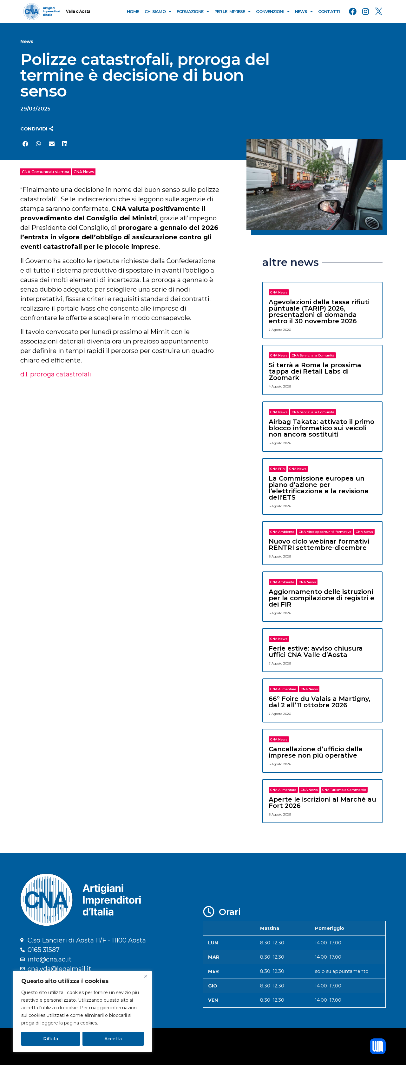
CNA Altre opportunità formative (325, 532)
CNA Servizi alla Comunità (313, 355)
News (301, 11)
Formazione (190, 11)
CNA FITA (277, 469)
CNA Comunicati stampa (45, 171)
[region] (82, 1011)
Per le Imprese (229, 11)
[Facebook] (353, 11)
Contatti (329, 11)
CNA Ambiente (282, 532)
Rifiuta (50, 1039)
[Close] (145, 976)
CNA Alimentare (283, 689)
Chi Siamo (155, 11)
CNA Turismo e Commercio (344, 790)
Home (133, 11)
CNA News (84, 171)
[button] (36, 128)
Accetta (113, 1039)
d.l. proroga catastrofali (55, 374)
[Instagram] (366, 11)
